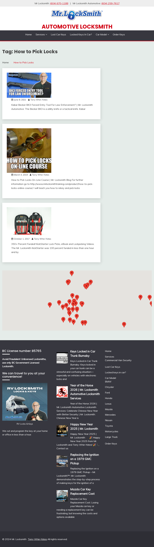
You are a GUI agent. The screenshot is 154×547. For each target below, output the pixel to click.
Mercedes (110, 414)
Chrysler (109, 386)
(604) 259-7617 (110, 3)
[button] (86, 287)
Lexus (108, 403)
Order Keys (119, 34)
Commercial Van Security (118, 360)
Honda (108, 398)
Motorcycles (111, 431)
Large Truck (111, 436)
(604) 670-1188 (59, 3)
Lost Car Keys (58, 34)
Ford (107, 392)
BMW (108, 381)
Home (28, 34)
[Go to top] (145, 539)
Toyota (109, 425)
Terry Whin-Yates (39, 99)
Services (40, 34)
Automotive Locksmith (77, 27)
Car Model (101, 34)
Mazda (108, 409)
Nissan (108, 420)
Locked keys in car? (81, 34)
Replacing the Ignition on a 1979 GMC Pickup (84, 459)
